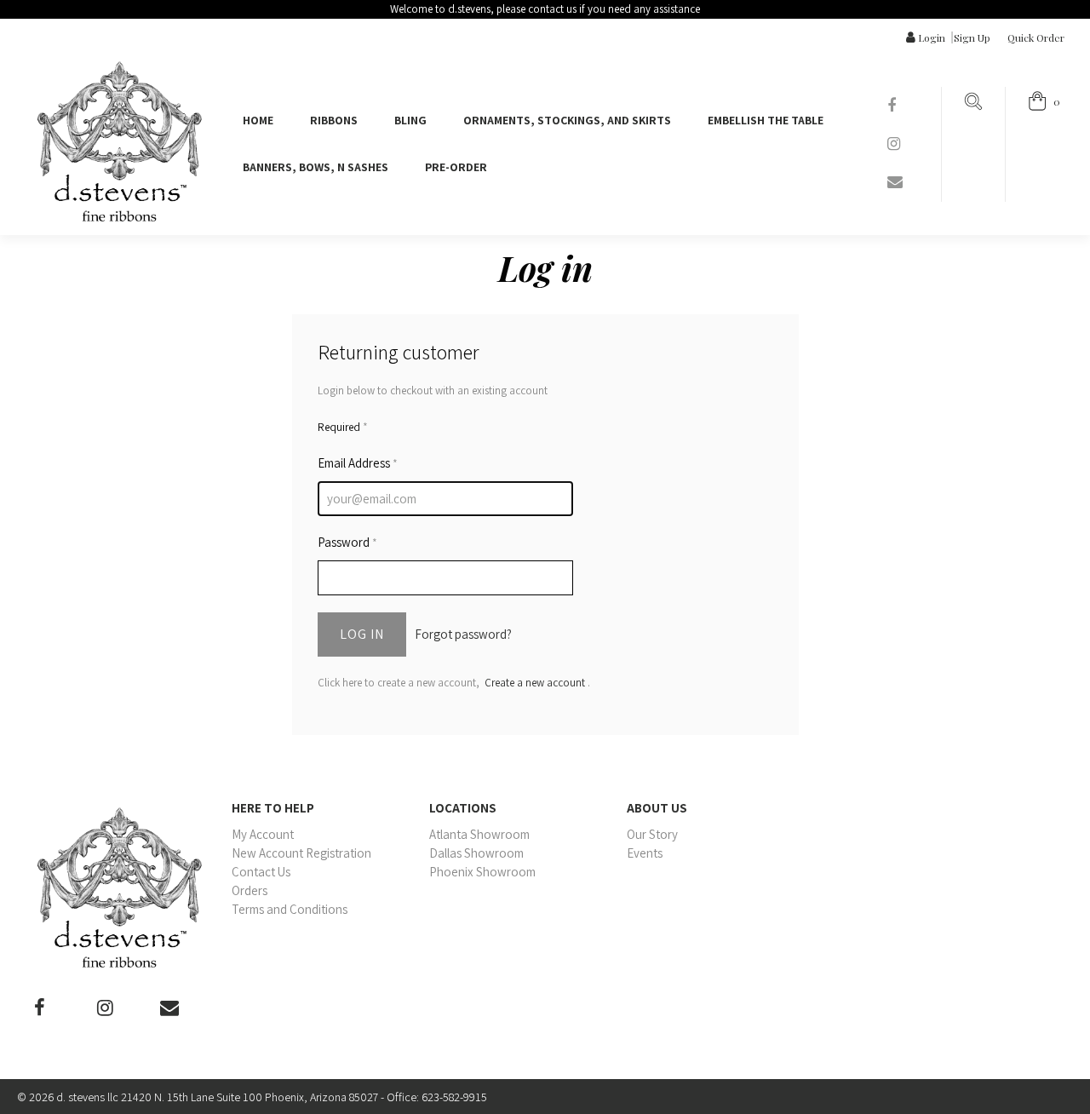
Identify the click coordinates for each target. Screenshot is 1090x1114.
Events (645, 853)
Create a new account (535, 682)
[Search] (973, 106)
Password (347, 542)
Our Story (652, 834)
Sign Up (972, 37)
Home (258, 120)
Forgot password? (463, 634)
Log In (362, 634)
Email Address (358, 463)
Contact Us (261, 872)
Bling (410, 120)
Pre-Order (456, 167)
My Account (263, 834)
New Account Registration (301, 853)
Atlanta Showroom (479, 834)
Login (931, 37)
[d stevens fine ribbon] (119, 141)
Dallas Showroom (476, 853)
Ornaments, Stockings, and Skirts (567, 120)
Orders (249, 890)
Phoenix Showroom (482, 872)
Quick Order (1035, 37)
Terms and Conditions (289, 909)
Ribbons (334, 120)
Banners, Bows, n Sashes (315, 167)
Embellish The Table (765, 120)
